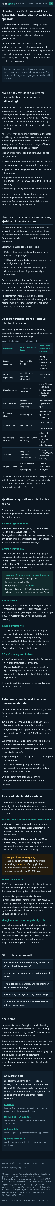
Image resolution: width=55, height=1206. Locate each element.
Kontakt (43, 1163)
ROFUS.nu (9, 1104)
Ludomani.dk (11, 1129)
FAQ (45, 3)
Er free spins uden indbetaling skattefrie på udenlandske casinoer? (26, 964)
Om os (5, 1163)
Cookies (35, 1163)
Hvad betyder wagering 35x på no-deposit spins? (27, 975)
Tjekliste (30, 3)
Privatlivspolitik (23, 1163)
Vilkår (12, 1163)
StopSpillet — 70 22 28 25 (17, 1116)
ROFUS (5, 1167)
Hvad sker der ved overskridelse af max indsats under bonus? (26, 1003)
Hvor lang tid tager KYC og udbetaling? (27, 994)
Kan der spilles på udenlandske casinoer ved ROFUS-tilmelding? (26, 985)
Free (8, 3)
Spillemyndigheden (14, 1138)
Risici (38, 3)
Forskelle (20, 3)
